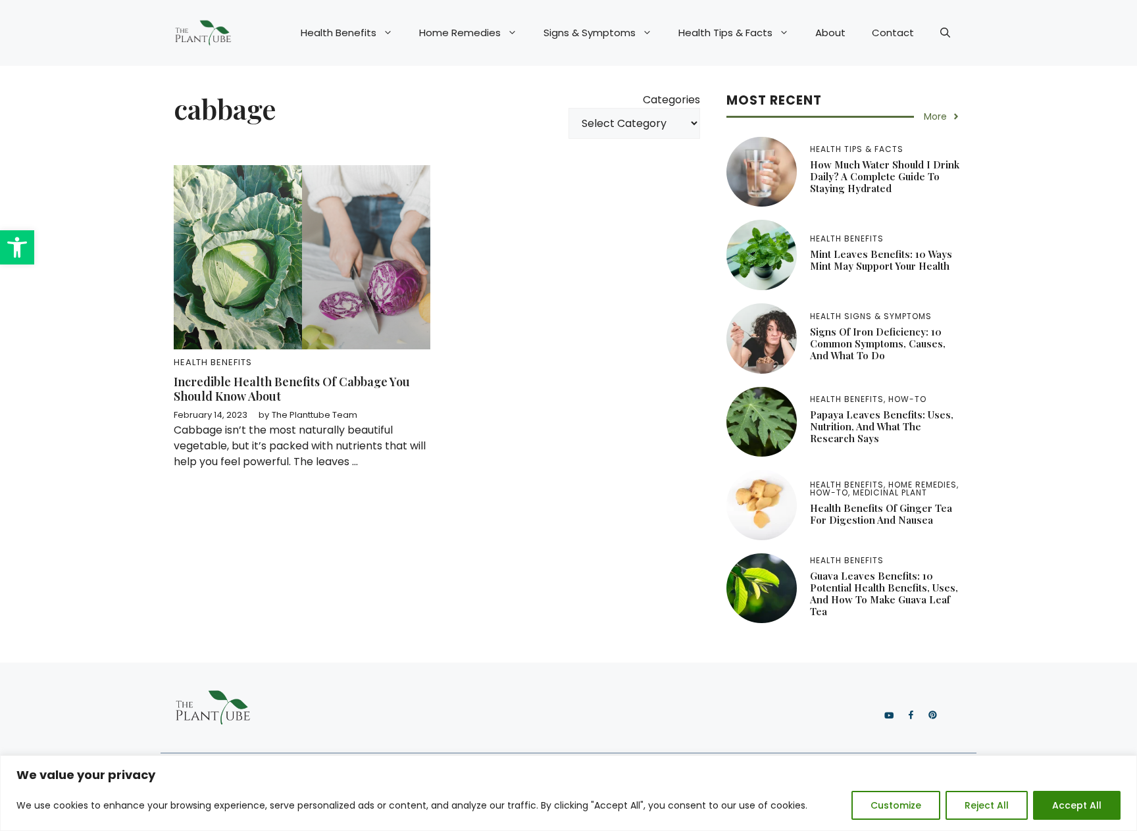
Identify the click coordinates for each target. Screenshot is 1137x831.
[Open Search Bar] (945, 33)
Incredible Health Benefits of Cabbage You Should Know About (292, 389)
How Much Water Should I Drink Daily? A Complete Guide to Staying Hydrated (884, 176)
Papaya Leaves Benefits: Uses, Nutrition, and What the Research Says (881, 426)
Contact (893, 32)
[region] (568, 793)
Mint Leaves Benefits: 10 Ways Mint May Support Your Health (881, 259)
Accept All (1076, 805)
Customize (896, 805)
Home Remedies (460, 32)
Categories (671, 99)
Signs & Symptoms (589, 32)
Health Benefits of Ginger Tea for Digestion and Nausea (881, 513)
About (830, 32)
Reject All (987, 805)
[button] (17, 247)
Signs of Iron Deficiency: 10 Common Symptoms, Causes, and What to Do (878, 343)
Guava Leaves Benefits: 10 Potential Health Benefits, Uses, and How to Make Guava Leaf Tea (884, 593)
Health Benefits (338, 32)
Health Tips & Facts (725, 32)
